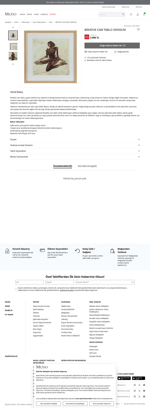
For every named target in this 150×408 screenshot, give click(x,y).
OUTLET (53, 14)
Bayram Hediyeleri (96, 335)
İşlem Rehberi (38, 309)
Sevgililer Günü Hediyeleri (99, 321)
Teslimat (36, 316)
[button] (13, 35)
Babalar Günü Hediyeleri (99, 306)
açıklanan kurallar (67, 290)
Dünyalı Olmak (95, 356)
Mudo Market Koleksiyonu (99, 315)
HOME (36, 14)
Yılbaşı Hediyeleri (96, 338)
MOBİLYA (44, 14)
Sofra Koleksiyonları (97, 325)
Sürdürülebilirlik (67, 309)
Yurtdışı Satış (66, 332)
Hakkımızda (65, 306)
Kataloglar (93, 346)
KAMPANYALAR (11, 356)
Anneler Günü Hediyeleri (99, 318)
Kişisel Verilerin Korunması (71, 322)
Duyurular (37, 332)
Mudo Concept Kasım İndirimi (101, 328)
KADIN (22, 14)
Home (16, 22)
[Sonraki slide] (13, 64)
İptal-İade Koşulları (40, 319)
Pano (50, 22)
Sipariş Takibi (38, 326)
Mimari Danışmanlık (108, 7)
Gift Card (139, 7)
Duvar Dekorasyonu (39, 22)
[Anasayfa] (10, 14)
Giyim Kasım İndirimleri (98, 331)
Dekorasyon (25, 22)
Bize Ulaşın (37, 329)
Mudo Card (125, 7)
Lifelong (64, 319)
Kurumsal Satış (67, 329)
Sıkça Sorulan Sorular (41, 306)
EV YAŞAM (9, 314)
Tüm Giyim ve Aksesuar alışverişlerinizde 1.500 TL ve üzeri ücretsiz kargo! (75, 2)
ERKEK (29, 14)
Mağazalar (65, 313)
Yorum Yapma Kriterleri (42, 322)
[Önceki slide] (13, 27)
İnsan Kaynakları (67, 326)
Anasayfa (8, 22)
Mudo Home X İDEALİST (70, 335)
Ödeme (36, 313)
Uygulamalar (38, 335)
